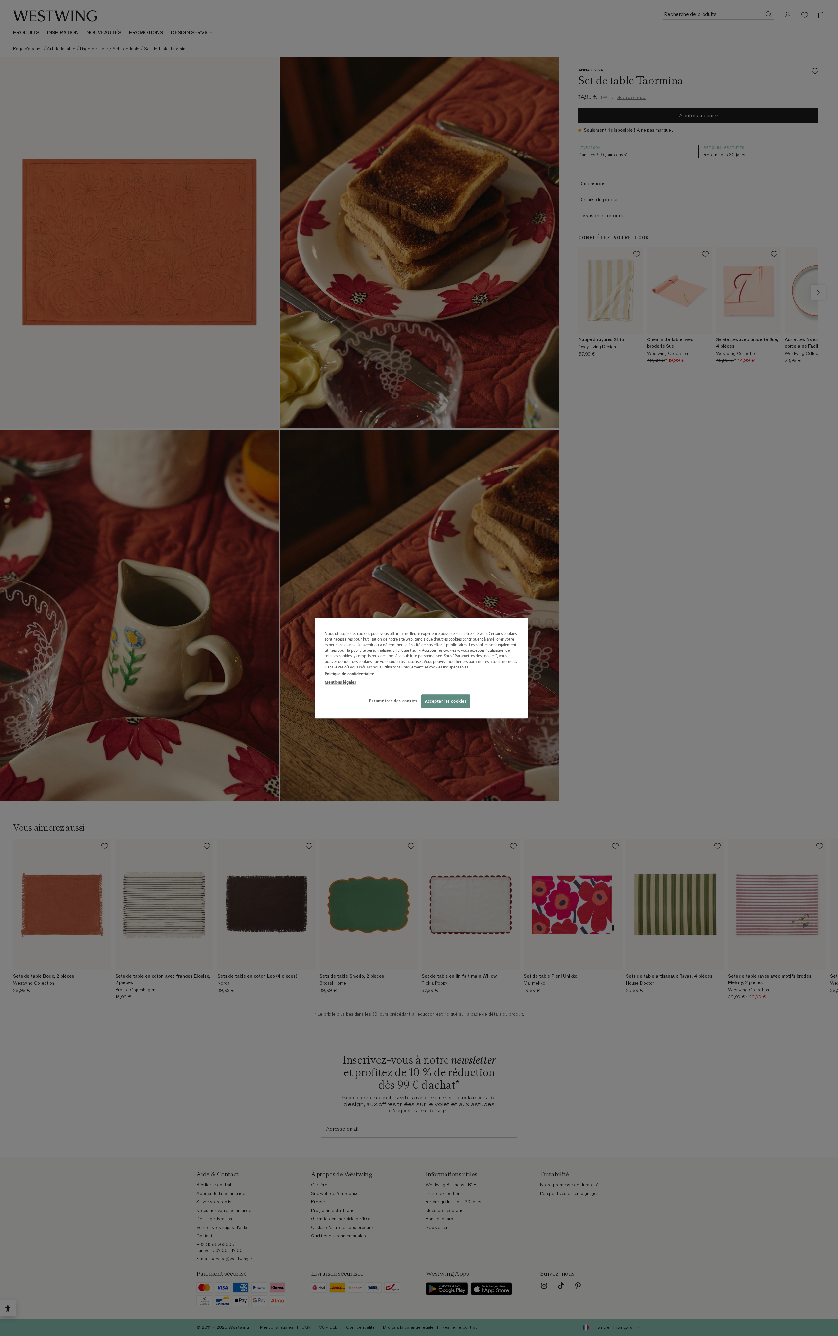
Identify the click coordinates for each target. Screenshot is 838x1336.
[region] (421, 668)
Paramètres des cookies (393, 700)
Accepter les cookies (445, 701)
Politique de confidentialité (349, 673)
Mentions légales (340, 682)
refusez (365, 667)
